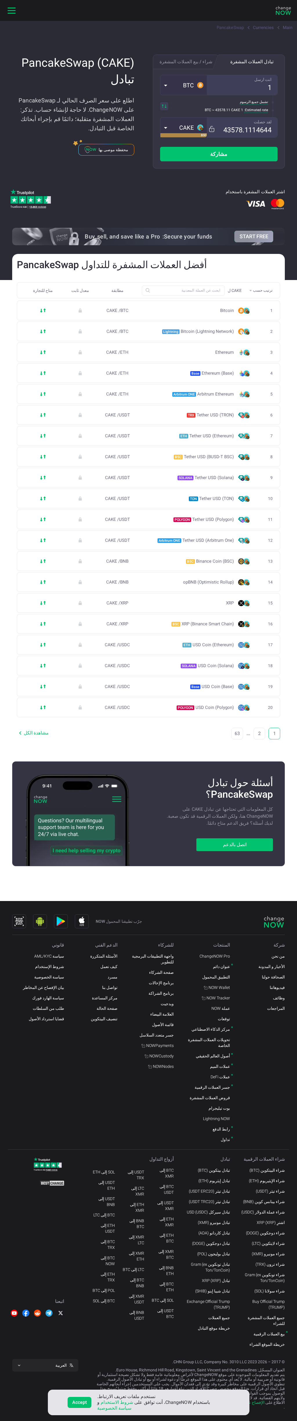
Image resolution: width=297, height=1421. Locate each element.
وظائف (279, 998)
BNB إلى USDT (136, 1315)
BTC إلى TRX (108, 1244)
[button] (183, 85)
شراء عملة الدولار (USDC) (263, 1212)
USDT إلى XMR (165, 1205)
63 (237, 733)
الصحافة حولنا (273, 977)
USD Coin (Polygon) (206, 707)
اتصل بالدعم (235, 844)
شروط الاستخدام (117, 1402)
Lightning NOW (216, 1118)
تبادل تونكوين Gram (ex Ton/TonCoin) (210, 1267)
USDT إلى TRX (136, 1175)
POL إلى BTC (104, 1290)
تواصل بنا (109, 987)
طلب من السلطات (48, 1008)
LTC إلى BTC (133, 1269)
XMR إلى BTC (166, 1254)
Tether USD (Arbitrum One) (196, 540)
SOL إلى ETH (104, 1172)
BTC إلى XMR (167, 1173)
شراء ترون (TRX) (270, 1264)
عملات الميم (220, 1066)
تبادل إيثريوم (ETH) (214, 1180)
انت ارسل (262, 79)
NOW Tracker (218, 998)
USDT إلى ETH (106, 1185)
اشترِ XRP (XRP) (271, 1222)
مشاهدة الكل (36, 733)
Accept (79, 1402)
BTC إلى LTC (104, 1215)
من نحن (278, 956)
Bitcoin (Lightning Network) (198, 331)
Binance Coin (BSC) (210, 561)
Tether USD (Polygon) (204, 519)
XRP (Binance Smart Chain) (203, 623)
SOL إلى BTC (163, 1300)
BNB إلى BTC (136, 1223)
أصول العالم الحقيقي (213, 1056)
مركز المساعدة (104, 998)
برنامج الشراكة (161, 993)
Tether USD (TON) (212, 498)
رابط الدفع (221, 1129)
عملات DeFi (220, 1077)
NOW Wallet (219, 987)
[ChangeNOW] (283, 10)
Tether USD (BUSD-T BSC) (204, 456)
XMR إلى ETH (136, 1256)
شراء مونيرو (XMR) (268, 1254)
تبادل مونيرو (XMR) (214, 1222)
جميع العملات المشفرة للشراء (266, 1320)
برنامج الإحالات (161, 983)
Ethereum (224, 352)
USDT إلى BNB (106, 1201)
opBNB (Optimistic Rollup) (208, 582)
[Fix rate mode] (212, 129)
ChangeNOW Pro (215, 956)
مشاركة (218, 154)
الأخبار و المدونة (271, 966)
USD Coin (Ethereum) (209, 644)
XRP (230, 603)
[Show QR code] (19, 921)
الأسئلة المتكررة (103, 956)
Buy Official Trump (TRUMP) (268, 1304)
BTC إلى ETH (167, 1287)
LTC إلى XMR (137, 1191)
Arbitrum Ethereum (203, 394)
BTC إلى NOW (108, 1261)
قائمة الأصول (163, 1024)
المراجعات (276, 1008)
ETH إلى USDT (108, 1228)
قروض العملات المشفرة (210, 1097)
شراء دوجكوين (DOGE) (265, 1233)
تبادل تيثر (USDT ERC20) (209, 1191)
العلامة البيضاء (162, 1014)
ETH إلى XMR (167, 1222)
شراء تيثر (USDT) (270, 1191)
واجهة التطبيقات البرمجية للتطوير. (153, 959)
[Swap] (164, 106)
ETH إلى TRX (108, 1277)
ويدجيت (167, 1003)
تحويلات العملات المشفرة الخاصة (209, 1042)
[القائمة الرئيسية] (11, 10)
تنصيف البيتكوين (104, 1018)
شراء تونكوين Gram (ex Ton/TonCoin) (265, 1277)
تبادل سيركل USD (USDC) (208, 1212)
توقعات (224, 1018)
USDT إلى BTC (165, 1313)
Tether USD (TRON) (211, 415)
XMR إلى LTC (136, 1240)
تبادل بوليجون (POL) (213, 1254)
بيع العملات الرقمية (269, 1334)
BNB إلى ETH (166, 1270)
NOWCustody (161, 1056)
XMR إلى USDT (136, 1299)
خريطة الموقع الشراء (267, 1344)
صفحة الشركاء (161, 972)
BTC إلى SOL (104, 1301)
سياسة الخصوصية (49, 977)
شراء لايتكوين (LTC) (268, 1243)
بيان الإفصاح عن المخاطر (43, 987)
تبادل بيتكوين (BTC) (214, 1170)
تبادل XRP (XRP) (216, 1280)
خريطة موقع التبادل (214, 1328)
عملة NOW (220, 1008)
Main (287, 27)
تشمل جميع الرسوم (254, 102)
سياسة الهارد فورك (48, 998)
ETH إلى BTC (167, 1238)
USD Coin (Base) (212, 686)
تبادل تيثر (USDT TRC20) (209, 1201)
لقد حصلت (262, 122)
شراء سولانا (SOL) (269, 1291)
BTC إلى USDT (167, 1189)
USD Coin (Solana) (208, 665)
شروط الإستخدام (49, 966)
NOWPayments (160, 1045)
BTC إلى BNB (137, 1283)
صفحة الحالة (107, 1008)
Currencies (263, 27)
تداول (225, 1139)
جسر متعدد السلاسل (157, 1035)
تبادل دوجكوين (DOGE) (211, 1243)
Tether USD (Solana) (206, 477)
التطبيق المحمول (216, 977)
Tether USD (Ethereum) (207, 435)
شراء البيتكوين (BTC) (267, 1170)
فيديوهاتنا (277, 987)
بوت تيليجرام (219, 1108)
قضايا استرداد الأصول (46, 1018)
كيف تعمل (108, 966)
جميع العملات (219, 1317)
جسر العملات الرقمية (212, 1087)
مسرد (112, 977)
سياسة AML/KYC (49, 956)
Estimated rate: (256, 110)
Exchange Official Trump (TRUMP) (208, 1304)
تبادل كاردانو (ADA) (214, 1233)
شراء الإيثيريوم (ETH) (267, 1180)
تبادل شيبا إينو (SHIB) (212, 1291)
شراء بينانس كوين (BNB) (264, 1201)
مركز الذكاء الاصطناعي (210, 1029)
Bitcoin (227, 310)
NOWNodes (163, 1066)
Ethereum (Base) (212, 373)
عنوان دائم (221, 966)
